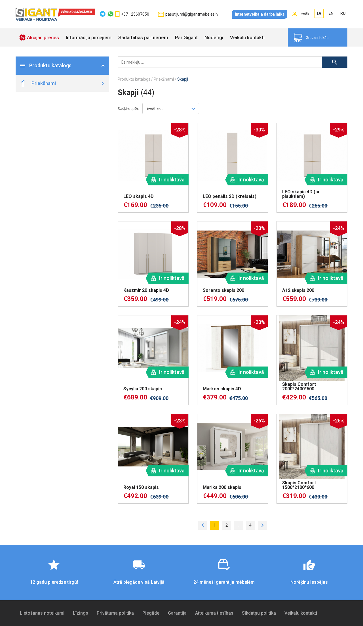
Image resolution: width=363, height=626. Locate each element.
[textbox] (158, 108)
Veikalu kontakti (247, 37)
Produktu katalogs (134, 79)
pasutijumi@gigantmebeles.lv (191, 14)
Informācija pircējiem (88, 37)
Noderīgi (213, 37)
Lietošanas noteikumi (42, 613)
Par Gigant (186, 37)
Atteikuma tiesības (214, 613)
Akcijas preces (43, 37)
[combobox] (170, 108)
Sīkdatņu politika (259, 613)
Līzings (80, 613)
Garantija (177, 613)
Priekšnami (164, 79)
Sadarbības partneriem (143, 37)
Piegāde (150, 613)
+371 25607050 (135, 14)
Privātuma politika (115, 613)
